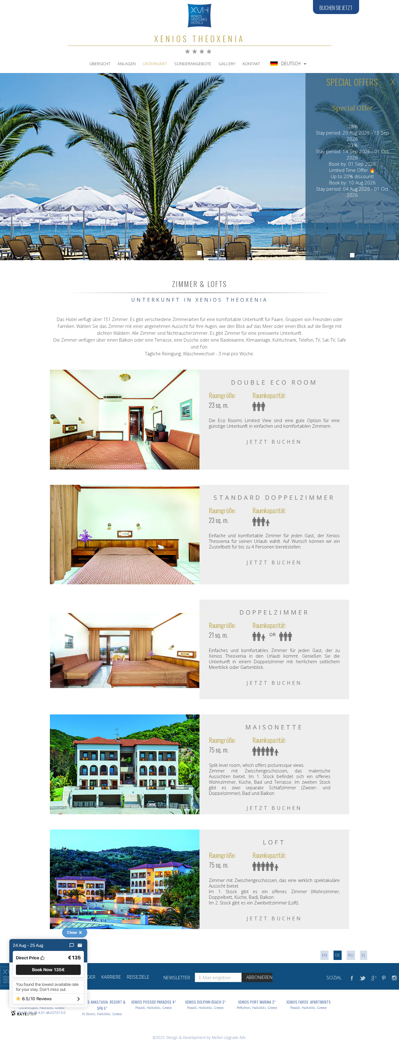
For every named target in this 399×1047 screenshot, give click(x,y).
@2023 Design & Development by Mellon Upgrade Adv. (200, 1037)
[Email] (80, 945)
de (337, 955)
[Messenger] (72, 945)
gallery (227, 63)
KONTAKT (251, 63)
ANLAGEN (127, 63)
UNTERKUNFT (155, 63)
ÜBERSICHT (99, 63)
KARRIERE (111, 977)
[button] (288, 63)
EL (364, 955)
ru (350, 955)
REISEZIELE (138, 977)
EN (324, 955)
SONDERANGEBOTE (192, 63)
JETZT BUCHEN (274, 441)
